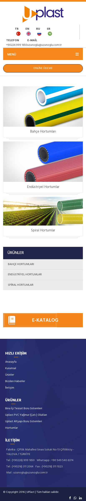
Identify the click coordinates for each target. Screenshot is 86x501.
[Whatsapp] (75, 498)
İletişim (9, 387)
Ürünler (9, 374)
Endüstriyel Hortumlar (25, 274)
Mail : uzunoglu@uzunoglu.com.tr (27, 472)
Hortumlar (11, 428)
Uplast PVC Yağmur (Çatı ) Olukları (26, 415)
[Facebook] (70, 498)
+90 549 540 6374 (62, 460)
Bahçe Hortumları (21, 264)
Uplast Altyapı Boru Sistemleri (23, 421)
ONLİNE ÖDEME (43, 68)
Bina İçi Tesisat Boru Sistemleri (23, 408)
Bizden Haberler (15, 381)
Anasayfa (10, 361)
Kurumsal (10, 368)
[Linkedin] (80, 498)
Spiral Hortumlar (20, 285)
